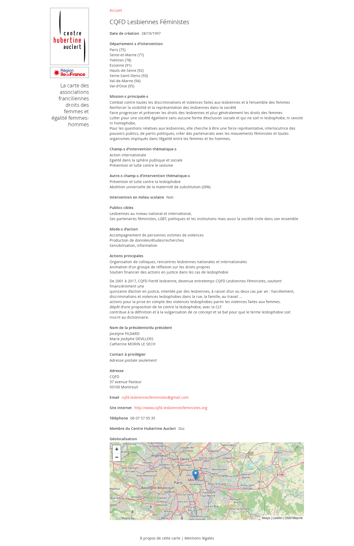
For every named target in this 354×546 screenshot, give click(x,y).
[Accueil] (69, 75)
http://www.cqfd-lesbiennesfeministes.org (170, 407)
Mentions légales (199, 538)
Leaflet (277, 517)
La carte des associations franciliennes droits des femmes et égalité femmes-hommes (70, 105)
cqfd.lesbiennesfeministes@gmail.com (155, 397)
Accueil (116, 10)
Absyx (266, 517)
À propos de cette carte (160, 538)
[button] (195, 475)
